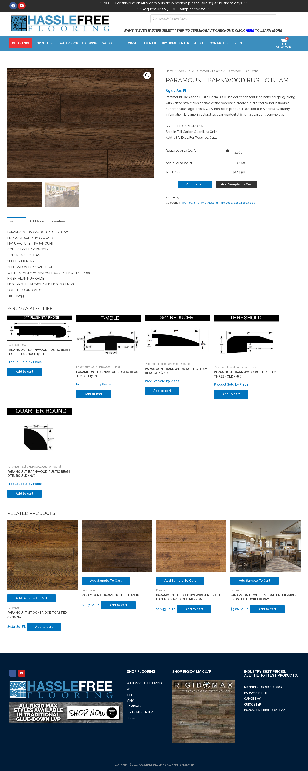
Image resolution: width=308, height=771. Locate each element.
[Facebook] (13, 5)
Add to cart (195, 184)
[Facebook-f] (12, 673)
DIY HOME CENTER (175, 43)
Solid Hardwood (198, 71)
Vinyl (132, 43)
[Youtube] (22, 5)
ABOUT (199, 43)
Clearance (21, 43)
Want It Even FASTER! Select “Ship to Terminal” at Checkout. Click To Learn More (203, 30)
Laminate (149, 43)
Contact (217, 43)
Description (16, 221)
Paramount (188, 202)
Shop (180, 71)
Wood (107, 43)
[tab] (16, 221)
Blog (238, 43)
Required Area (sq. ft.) (182, 150)
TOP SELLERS (44, 43)
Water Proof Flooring (78, 43)
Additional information (47, 221)
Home (170, 71)
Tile (120, 43)
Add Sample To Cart (236, 184)
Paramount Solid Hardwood (214, 202)
